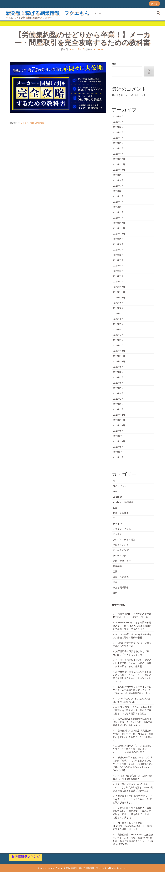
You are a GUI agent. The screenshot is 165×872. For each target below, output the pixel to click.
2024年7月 (118, 249)
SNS (115, 491)
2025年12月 (119, 159)
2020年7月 (118, 452)
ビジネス (24, 122)
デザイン (117, 523)
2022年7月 (118, 377)
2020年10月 (119, 441)
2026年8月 (118, 116)
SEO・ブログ (119, 486)
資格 (115, 592)
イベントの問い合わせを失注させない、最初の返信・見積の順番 (132, 636)
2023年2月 (118, 340)
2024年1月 (118, 281)
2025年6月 (118, 191)
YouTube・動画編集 (123, 502)
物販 (115, 582)
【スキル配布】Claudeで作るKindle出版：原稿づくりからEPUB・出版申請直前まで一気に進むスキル (133, 722)
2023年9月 (118, 302)
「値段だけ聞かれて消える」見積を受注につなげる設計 (132, 644)
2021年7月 (118, 436)
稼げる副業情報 (37, 122)
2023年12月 (119, 286)
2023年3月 (118, 334)
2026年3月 (118, 143)
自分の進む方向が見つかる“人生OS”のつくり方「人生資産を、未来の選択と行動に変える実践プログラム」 (133, 787)
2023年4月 (118, 329)
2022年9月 (118, 366)
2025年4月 (118, 201)
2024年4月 (118, 265)
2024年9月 (118, 238)
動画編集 (117, 566)
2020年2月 (118, 457)
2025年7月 (118, 185)
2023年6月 (118, 318)
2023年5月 (118, 324)
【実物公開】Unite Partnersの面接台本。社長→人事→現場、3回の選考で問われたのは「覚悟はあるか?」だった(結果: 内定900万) (133, 839)
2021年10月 (119, 425)
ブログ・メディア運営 (124, 539)
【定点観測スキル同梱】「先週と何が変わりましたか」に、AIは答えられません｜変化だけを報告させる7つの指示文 (133, 735)
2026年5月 (118, 132)
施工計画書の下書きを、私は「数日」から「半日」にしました (131, 653)
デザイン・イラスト (123, 528)
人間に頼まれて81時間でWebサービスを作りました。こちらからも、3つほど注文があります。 (132, 799)
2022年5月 (118, 388)
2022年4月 (118, 393)
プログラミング (121, 544)
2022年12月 (119, 350)
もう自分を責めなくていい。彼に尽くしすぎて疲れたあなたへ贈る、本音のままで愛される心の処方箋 (132, 663)
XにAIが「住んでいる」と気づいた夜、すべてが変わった (131, 700)
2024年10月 (119, 233)
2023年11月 (119, 292)
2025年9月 (118, 175)
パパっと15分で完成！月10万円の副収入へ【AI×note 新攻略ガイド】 (132, 777)
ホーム (154, 3)
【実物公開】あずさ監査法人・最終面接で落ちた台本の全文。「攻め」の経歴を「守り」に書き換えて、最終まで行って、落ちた (132, 812)
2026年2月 (118, 148)
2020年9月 (118, 446)
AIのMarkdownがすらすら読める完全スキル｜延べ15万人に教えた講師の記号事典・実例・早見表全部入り (132, 625)
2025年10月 (119, 169)
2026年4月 (118, 137)
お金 (115, 507)
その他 (116, 518)
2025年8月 (118, 180)
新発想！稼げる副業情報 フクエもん (47, 13)
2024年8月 (118, 244)
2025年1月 (118, 217)
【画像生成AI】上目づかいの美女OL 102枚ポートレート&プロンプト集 (132, 615)
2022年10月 (119, 361)
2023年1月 (118, 345)
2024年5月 (118, 260)
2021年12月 (119, 414)
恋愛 (115, 571)
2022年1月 (118, 409)
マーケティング (121, 550)
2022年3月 (118, 398)
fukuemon (98, 49)
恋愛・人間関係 (121, 576)
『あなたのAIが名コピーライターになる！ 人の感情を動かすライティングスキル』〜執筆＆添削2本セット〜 (132, 690)
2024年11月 (119, 228)
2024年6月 (118, 254)
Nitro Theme (57, 868)
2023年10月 (119, 297)
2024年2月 (118, 276)
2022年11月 (119, 356)
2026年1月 (118, 153)
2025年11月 (119, 164)
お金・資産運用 (121, 512)
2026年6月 (118, 127)
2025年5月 (118, 196)
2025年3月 (118, 207)
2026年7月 (118, 121)
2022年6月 (118, 382)
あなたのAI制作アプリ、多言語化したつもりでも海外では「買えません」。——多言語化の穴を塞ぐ (132, 749)
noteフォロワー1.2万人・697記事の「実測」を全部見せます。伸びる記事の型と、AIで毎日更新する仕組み (132, 710)
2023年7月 (118, 313)
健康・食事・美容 (122, 560)
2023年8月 (118, 308)
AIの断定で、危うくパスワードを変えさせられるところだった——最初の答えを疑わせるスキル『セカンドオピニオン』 (132, 676)
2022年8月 (118, 372)
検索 (114, 63)
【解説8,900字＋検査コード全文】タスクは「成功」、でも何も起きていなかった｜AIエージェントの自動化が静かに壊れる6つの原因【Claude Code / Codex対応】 (133, 764)
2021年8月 (118, 430)
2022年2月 (118, 404)
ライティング (119, 555)
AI (114, 480)
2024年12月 (119, 222)
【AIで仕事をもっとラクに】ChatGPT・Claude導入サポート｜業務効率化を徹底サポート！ (132, 826)
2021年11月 (119, 420)
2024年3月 (118, 270)
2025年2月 (118, 212)
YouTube (117, 496)
